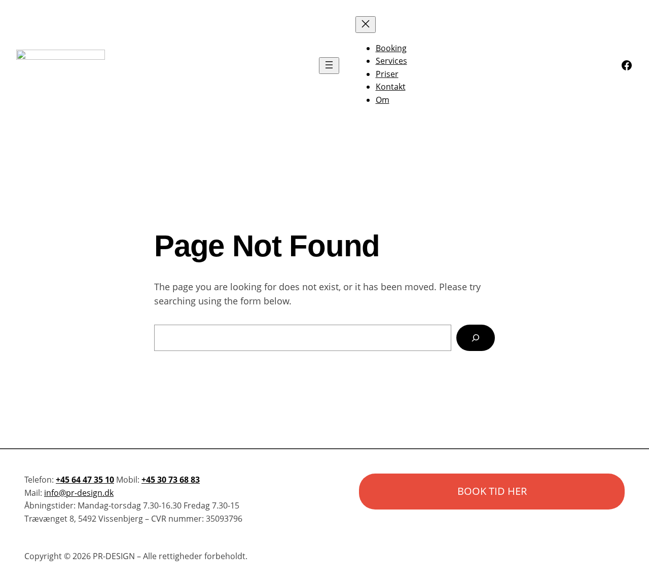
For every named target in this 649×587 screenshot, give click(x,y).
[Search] (475, 338)
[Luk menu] (365, 24)
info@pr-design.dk (79, 492)
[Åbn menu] (329, 65)
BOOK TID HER (492, 491)
